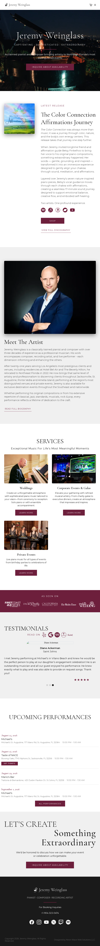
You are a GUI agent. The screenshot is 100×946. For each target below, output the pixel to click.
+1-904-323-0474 (50, 913)
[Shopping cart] (91, 5)
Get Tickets (9, 763)
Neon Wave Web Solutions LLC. (80, 940)
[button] (94, 5)
